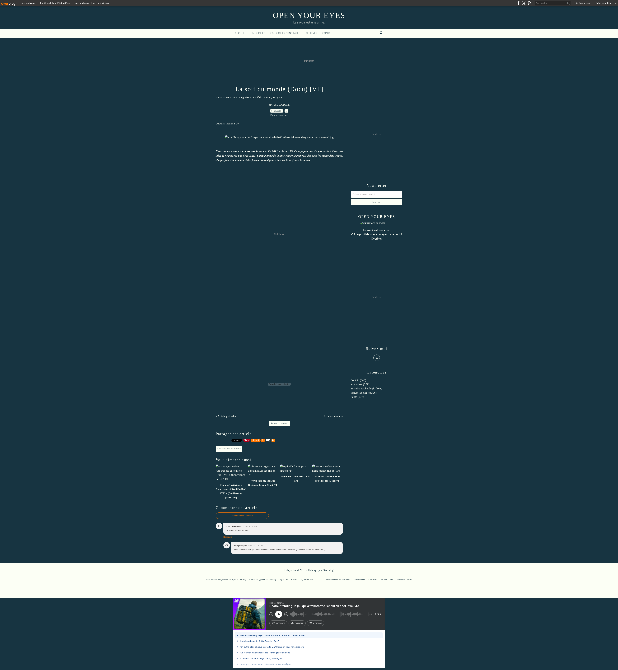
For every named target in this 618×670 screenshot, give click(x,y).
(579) (360, 384)
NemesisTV (232, 123)
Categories (243, 97)
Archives (311, 33)
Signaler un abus (307, 579)
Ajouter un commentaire (242, 516)
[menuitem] (240, 33)
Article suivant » (333, 416)
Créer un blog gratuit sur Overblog (262, 579)
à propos (317, 623)
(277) (357, 396)
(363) (366, 388)
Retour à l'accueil (279, 423)
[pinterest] (529, 3)
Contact (328, 33)
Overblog (328, 570)
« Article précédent (226, 416)
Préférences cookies (404, 579)
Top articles (283, 579)
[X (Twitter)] (524, 3)
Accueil (240, 33)
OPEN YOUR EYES (309, 15)
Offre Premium (359, 579)
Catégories (257, 33)
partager (299, 623)
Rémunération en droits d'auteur (338, 579)
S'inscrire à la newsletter (229, 449)
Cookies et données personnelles (381, 579)
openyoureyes (378, 234)
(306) (364, 392)
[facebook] (518, 3)
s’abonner (280, 623)
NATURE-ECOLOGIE (279, 105)
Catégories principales (285, 33)
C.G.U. (320, 579)
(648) (358, 380)
